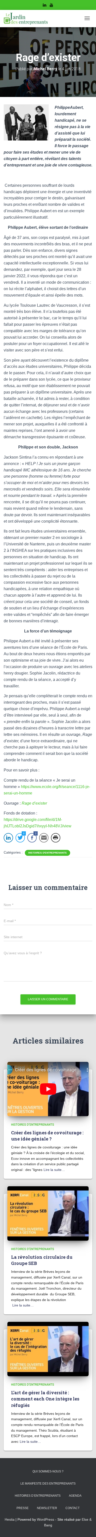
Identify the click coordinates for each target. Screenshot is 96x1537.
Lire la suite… (54, 1170)
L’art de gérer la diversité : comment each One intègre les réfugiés (45, 1399)
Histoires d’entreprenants (38, 1495)
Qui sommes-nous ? (48, 1471)
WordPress (45, 1519)
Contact (72, 1508)
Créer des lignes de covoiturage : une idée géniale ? (47, 1136)
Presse (22, 1508)
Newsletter (47, 1508)
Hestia (10, 1519)
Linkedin (44, 5)
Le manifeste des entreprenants (48, 1483)
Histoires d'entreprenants (47, 852)
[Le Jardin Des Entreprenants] (25, 18)
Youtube (51, 5)
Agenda (75, 1495)
